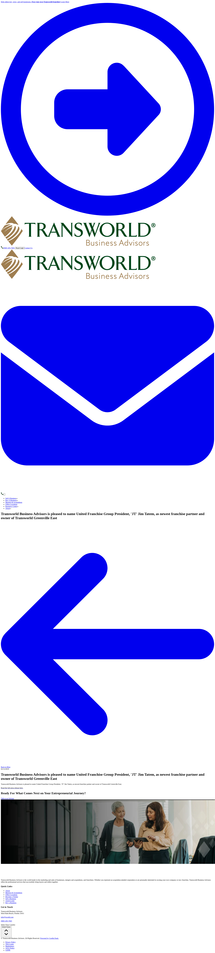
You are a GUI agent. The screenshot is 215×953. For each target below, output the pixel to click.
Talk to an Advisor (7, 798)
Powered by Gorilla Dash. (49, 938)
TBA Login (9, 944)
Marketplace (9, 946)
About (7, 891)
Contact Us (28, 248)
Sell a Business (10, 899)
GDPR (7, 950)
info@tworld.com (7, 917)
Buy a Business (10, 903)
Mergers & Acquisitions (13, 893)
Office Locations (11, 895)
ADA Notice (9, 948)
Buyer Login (20, 248)
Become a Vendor (11, 897)
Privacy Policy (10, 942)
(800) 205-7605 (6, 921)
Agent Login (9, 901)
